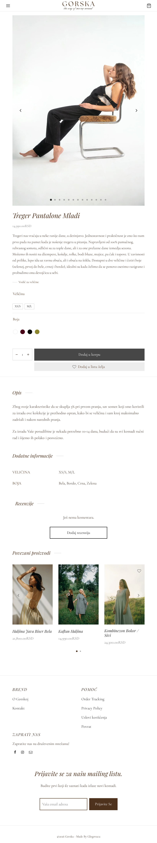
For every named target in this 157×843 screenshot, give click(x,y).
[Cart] (149, 5)
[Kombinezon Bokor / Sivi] (124, 594)
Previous (20, 110)
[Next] (138, 595)
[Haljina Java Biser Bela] (32, 594)
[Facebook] (15, 752)
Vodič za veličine (29, 282)
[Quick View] (47, 589)
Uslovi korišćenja (94, 717)
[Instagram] (22, 752)
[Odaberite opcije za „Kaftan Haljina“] (93, 580)
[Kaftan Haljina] (78, 594)
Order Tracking (92, 699)
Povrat (86, 726)
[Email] (30, 752)
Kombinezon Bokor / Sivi (121, 633)
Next (136, 110)
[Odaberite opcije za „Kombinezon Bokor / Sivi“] (139, 580)
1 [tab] (77, 651)
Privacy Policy (91, 708)
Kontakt (18, 708)
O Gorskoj (20, 699)
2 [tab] (80, 651)
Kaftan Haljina (70, 631)
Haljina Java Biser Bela (32, 631)
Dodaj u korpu (89, 354)
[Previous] (18, 595)
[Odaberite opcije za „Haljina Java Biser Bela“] (47, 580)
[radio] (17, 306)
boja (16, 319)
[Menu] (8, 5)
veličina (19, 294)
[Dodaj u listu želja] (47, 571)
